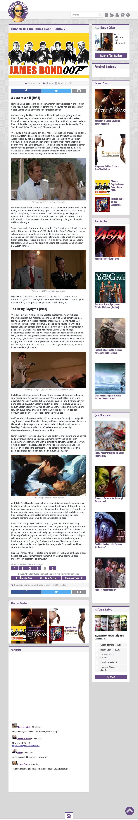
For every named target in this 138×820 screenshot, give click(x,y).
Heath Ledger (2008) (110, 649)
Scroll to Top (129, 811)
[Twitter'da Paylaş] (56, 91)
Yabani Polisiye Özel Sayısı (107, 258)
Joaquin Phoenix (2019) (108, 668)
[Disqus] (48, 686)
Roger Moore (43, 585)
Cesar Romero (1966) (110, 645)
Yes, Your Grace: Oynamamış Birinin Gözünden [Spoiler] (107, 306)
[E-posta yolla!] (79, 91)
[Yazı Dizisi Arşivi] (122, 15)
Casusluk (18, 585)
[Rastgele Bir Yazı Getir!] (106, 15)
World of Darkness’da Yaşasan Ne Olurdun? (108, 545)
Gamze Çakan (34, 83)
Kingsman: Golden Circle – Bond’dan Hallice (107, 168)
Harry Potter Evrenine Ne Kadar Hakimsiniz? (109, 454)
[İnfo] (128, 15)
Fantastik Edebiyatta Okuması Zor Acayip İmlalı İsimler (109, 351)
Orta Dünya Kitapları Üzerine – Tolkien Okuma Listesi (109, 397)
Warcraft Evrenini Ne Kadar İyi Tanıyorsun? (109, 500)
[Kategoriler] (112, 15)
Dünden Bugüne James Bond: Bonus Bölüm (36, 630)
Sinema (49, 83)
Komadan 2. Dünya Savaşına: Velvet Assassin (107, 122)
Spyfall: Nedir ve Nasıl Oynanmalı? (72, 629)
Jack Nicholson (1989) (107, 656)
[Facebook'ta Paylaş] (26, 91)
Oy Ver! (111, 677)
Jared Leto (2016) (109, 662)
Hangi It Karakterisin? (105, 589)
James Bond (30, 585)
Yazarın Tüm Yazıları (111, 55)
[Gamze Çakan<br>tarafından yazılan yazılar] (104, 34)
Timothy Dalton (59, 585)
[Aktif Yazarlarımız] (117, 15)
